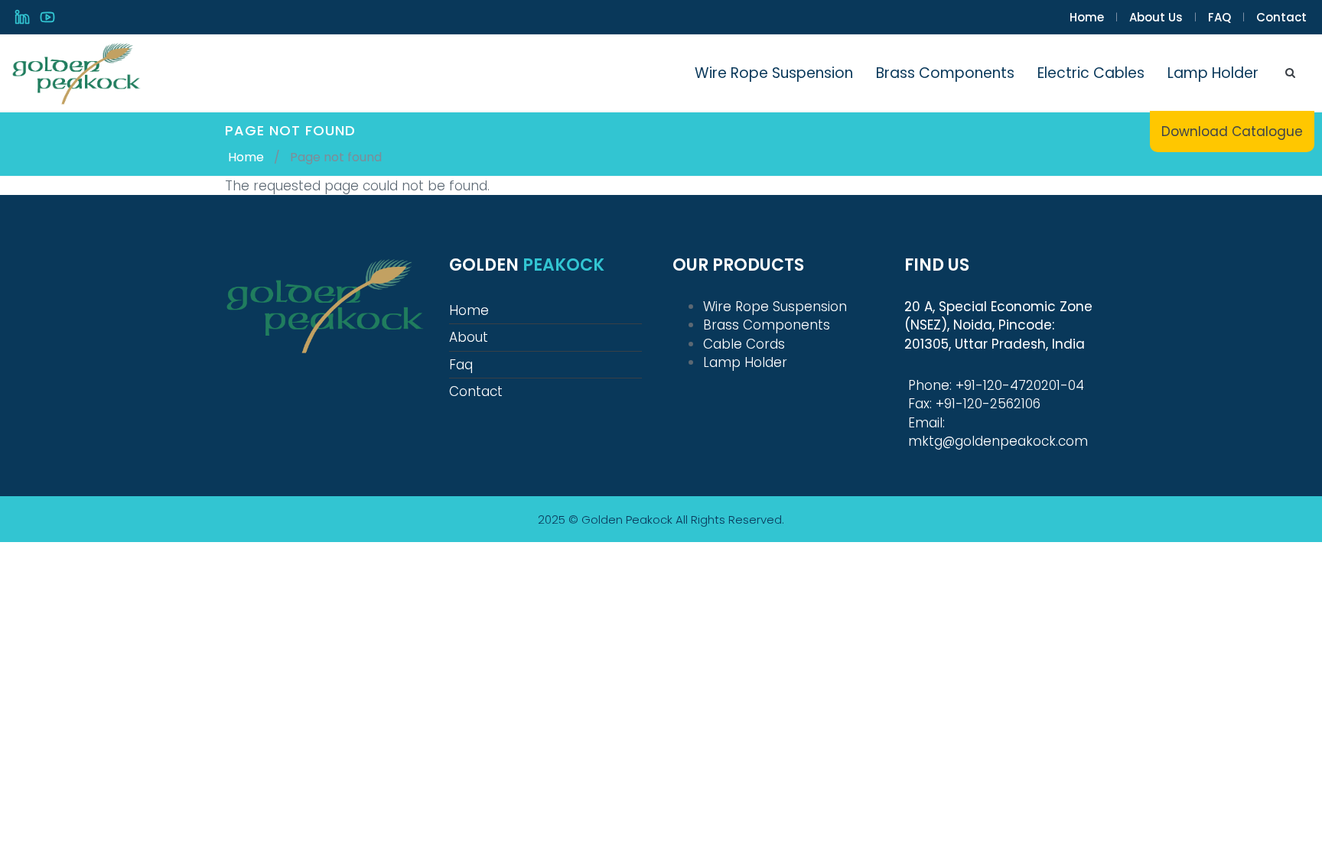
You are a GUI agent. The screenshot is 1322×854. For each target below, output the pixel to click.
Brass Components (945, 73)
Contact (1281, 17)
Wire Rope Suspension (774, 73)
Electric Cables (1091, 73)
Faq (461, 365)
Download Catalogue (1232, 131)
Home (1087, 17)
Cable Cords (744, 344)
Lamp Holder (1213, 73)
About (468, 337)
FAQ (1219, 17)
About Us (1156, 17)
